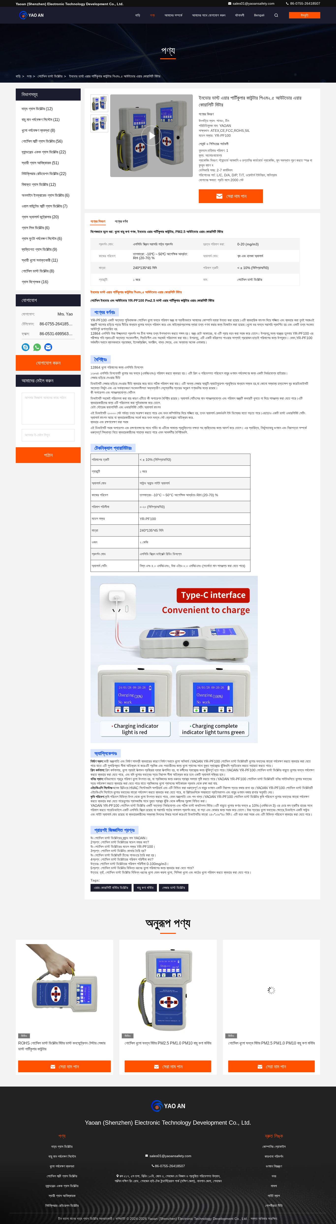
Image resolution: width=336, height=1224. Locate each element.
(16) (35, 282)
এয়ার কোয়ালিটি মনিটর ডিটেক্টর (111, 888)
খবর (274, 1176)
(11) (41, 120)
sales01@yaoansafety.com (254, 3)
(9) (39, 249)
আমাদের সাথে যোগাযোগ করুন (208, 15)
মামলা (274, 1186)
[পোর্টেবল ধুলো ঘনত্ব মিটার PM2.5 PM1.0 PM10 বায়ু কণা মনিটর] (64, 990)
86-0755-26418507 (304, 3)
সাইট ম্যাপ (274, 1196)
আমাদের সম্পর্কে (173, 15)
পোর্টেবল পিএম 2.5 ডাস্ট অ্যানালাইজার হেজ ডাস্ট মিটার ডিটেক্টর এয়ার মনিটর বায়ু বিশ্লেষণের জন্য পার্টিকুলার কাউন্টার (268, 1046)
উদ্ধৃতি (304, 15)
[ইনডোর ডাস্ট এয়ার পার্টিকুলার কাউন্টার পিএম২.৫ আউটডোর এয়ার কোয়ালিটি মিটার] (151, 135)
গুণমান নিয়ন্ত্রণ (274, 1166)
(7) (44, 206)
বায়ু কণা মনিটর (145, 888)
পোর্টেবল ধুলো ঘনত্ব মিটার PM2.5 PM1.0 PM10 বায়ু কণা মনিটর (64, 1043)
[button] (24, 1002)
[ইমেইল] (48, 347)
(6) (45, 195)
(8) (38, 130)
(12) (37, 109)
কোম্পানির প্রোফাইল (274, 1147)
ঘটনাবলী (239, 15)
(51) (40, 163)
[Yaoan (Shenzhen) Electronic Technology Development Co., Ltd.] (31, 15)
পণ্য (152, 15)
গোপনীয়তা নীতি (274, 1206)
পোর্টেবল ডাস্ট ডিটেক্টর (50, 76)
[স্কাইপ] (25, 347)
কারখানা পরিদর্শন (274, 1156)
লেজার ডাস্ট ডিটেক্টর (173, 888)
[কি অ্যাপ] (37, 347)
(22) (44, 152)
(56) (42, 141)
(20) (40, 217)
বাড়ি (137, 15)
